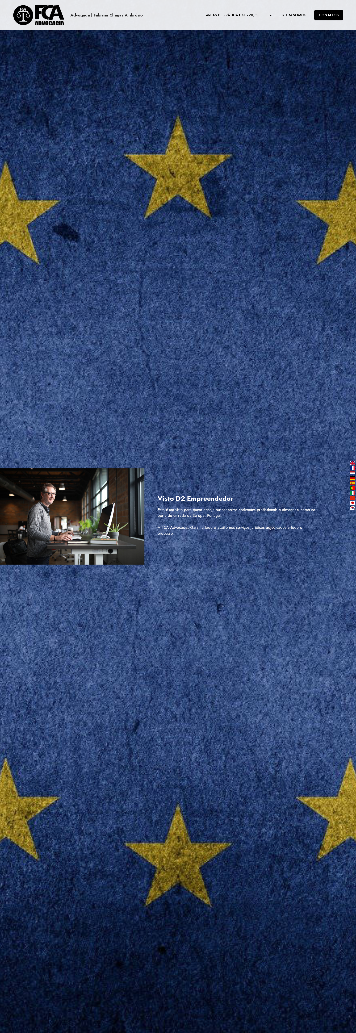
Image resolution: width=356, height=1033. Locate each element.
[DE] (353, 478)
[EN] (353, 463)
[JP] (353, 502)
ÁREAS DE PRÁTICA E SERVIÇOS (237, 15)
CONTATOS (329, 15)
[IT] (353, 492)
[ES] (353, 483)
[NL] (353, 473)
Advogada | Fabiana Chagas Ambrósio (106, 15)
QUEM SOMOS (293, 15)
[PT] (353, 487)
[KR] (353, 507)
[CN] (353, 497)
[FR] (353, 468)
